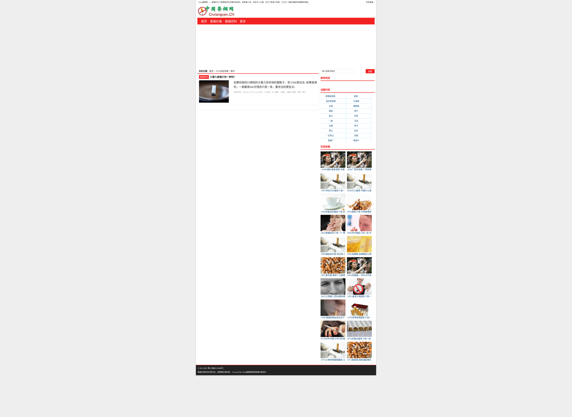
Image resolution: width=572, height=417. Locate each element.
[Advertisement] (286, 47)
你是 (299, 92)
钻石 (358, 130)
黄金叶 (358, 140)
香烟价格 (216, 21)
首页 (204, 21)
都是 (294, 92)
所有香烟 (369, 2)
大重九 (283, 92)
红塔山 (333, 135)
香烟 (289, 92)
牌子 (358, 111)
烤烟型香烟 (333, 96)
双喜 (358, 135)
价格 (333, 106)
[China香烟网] (217, 11)
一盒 (333, 121)
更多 (243, 21)
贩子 (304, 92)
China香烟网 (203, 2)
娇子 (358, 126)
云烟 (333, 126)
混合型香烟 (333, 101)
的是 (358, 116)
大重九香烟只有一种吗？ (223, 77)
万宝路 (358, 101)
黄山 (333, 130)
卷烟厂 (333, 140)
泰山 (333, 116)
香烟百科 (231, 21)
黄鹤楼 (358, 106)
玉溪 (358, 121)
